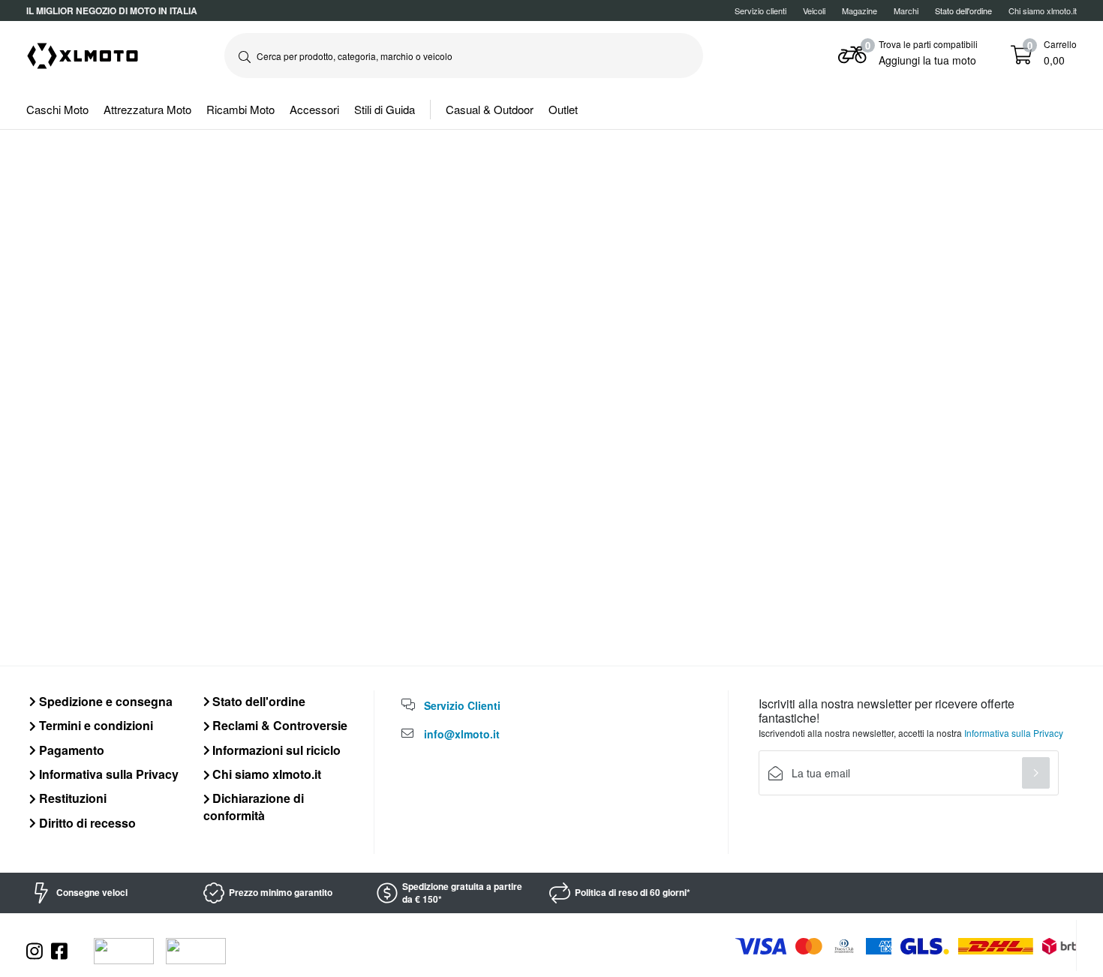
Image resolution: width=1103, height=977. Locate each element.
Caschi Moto (57, 109)
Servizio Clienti (462, 705)
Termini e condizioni (94, 725)
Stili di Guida (384, 109)
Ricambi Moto (240, 109)
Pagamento (70, 750)
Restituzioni (71, 798)
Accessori (314, 109)
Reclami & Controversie (278, 725)
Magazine (859, 11)
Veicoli (814, 11)
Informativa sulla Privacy (107, 774)
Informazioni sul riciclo (275, 750)
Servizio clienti (760, 11)
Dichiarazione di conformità (254, 806)
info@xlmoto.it (462, 733)
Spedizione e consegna (104, 701)
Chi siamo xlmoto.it (1042, 11)
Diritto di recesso (86, 822)
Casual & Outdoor (489, 109)
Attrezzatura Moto (147, 109)
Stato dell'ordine (257, 701)
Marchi (906, 11)
